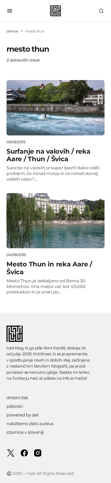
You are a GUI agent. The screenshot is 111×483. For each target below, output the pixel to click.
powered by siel (22, 415)
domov (12, 31)
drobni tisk (17, 397)
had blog (14, 347)
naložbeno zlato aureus (29, 423)
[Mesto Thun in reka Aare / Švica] (55, 221)
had (33, 378)
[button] (9, 11)
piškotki (14, 406)
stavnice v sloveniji (25, 432)
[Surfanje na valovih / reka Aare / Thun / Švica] (55, 107)
